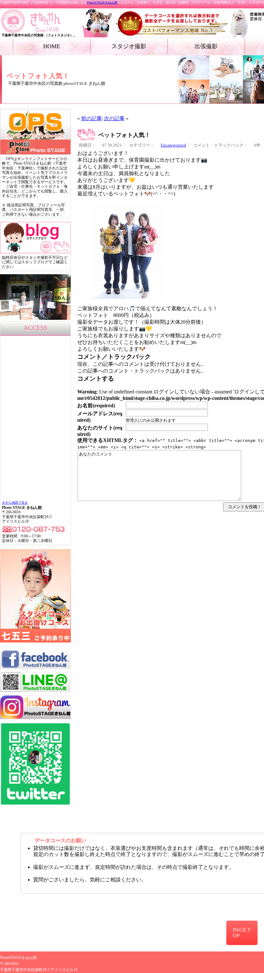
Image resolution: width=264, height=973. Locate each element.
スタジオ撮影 (128, 46)
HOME (51, 46)
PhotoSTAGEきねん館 (102, 2)
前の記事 (91, 118)
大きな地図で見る (15, 502)
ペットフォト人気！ (124, 135)
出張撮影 (206, 46)
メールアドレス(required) (99, 417)
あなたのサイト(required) (99, 431)
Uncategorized (173, 145)
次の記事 (114, 118)
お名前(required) (96, 405)
